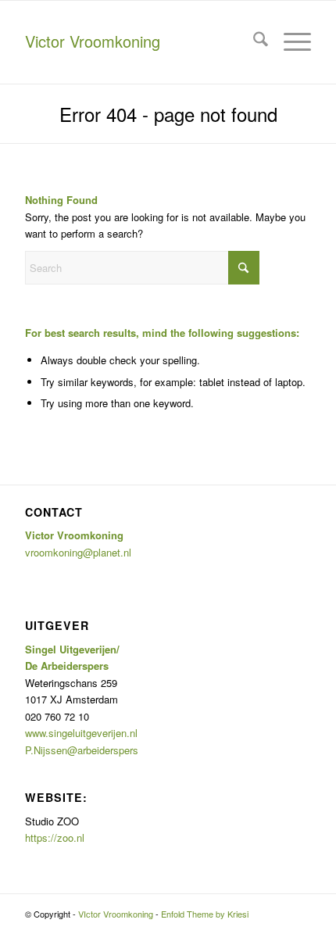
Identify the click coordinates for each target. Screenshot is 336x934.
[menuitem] (253, 41)
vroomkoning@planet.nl (78, 552)
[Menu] (289, 41)
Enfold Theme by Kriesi (204, 913)
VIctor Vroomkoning (115, 913)
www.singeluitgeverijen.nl (81, 732)
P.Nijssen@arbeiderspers (81, 750)
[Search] (253, 41)
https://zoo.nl (54, 837)
